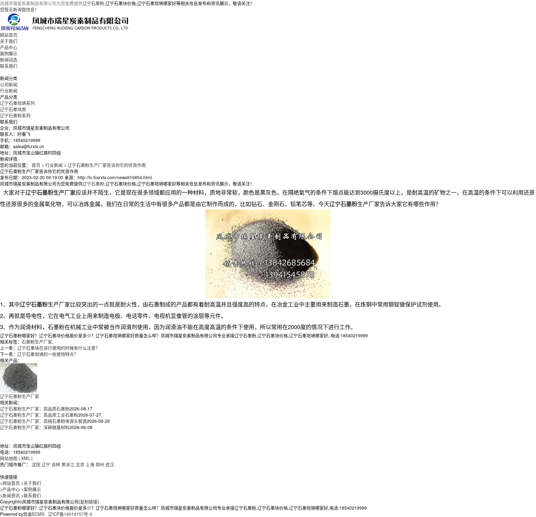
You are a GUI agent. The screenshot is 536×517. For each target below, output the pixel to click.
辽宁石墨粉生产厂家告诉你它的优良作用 (107, 165)
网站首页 (8, 35)
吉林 (55, 464)
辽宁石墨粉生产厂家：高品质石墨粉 (34, 408)
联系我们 (8, 66)
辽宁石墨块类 (13, 109)
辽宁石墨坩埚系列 (17, 103)
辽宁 (46, 464)
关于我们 (8, 41)
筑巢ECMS (33, 514)
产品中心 (8, 47)
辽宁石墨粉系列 (15, 115)
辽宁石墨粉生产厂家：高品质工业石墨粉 (39, 415)
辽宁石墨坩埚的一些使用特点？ (47, 354)
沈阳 (36, 464)
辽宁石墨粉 (93, 3)
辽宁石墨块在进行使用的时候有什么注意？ (58, 348)
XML (25, 458)
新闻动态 (8, 59)
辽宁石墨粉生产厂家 (19, 396)
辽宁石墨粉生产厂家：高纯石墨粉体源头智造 (43, 421)
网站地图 (8, 458)
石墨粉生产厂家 (37, 341)
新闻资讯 (11, 495)
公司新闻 (8, 84)
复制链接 (88, 501)
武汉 (109, 464)
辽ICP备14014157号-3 (70, 514)
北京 (80, 464)
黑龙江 (67, 464)
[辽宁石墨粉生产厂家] (18, 377)
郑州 (100, 464)
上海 (90, 464)
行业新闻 (8, 90)
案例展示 (8, 53)
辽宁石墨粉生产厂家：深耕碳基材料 (34, 427)
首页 (36, 165)
